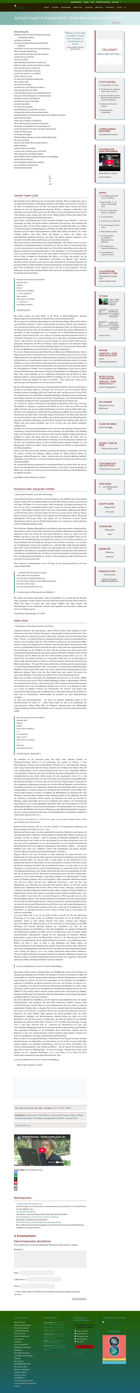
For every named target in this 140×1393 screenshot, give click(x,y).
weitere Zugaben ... (106, 177)
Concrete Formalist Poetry (23, 1380)
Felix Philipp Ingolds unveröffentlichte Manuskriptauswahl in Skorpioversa (107, 239)
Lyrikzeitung (18, 1339)
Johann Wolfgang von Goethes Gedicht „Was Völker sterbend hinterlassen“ (55, 1347)
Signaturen (18, 1350)
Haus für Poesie (19, 1322)
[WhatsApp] (50, 1176)
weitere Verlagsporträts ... (108, 387)
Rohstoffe (99, 7)
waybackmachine (76, 2)
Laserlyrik (88, 7)
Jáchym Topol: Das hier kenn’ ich (30, 1203)
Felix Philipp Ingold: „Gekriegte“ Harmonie (107, 253)
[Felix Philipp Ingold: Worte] (109, 489)
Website (17, 1286)
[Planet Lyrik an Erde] (109, 448)
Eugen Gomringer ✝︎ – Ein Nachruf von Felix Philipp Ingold (109, 204)
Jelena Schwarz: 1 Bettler (108, 173)
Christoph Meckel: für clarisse (109, 85)
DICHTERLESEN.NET (22, 1364)
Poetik (119, 7)
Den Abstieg (80, 1341)
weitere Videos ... (105, 335)
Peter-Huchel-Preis (21, 1366)
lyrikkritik (18, 1342)
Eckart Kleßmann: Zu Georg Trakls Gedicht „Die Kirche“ (38, 1217)
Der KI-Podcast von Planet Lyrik (110, 221)
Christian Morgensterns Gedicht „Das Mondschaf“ (54, 1342)
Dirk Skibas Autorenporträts (44, 1118)
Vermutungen (29, 1108)
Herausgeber (66, 7)
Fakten (17, 1108)
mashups (86, 2)
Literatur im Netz (20, 1372)
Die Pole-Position (82, 1334)
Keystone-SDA (72, 1118)
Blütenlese (110, 7)
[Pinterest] (50, 1182)
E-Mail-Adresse (20, 1279)
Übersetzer (77, 7)
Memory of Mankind (21, 1369)
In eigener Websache (107, 217)
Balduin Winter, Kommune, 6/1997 (29, 1065)
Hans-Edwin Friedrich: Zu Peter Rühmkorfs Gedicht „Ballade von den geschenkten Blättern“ (110, 98)
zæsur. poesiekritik (21, 1344)
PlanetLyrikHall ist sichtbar (109, 231)
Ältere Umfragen (78, 1353)
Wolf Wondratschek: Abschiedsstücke (107, 111)
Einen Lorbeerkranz (82, 1331)
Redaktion (47, 1327)
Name (17, 1273)
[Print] (50, 1189)
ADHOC (46, 7)
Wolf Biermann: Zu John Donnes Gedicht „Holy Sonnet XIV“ (110, 90)
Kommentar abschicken (79, 1299)
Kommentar (19, 1249)
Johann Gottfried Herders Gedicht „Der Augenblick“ (54, 1323)
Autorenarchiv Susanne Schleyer (64, 1115)
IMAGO (60, 1118)
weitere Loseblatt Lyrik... (108, 281)
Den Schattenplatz (82, 1339)
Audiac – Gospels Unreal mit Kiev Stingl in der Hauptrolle (114, 301)
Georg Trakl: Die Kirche (26, 1211)
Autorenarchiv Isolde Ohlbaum (37, 1115)
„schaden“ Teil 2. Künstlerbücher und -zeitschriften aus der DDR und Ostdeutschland (114, 313)
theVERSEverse (19, 1377)
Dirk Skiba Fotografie (22, 1353)
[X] (50, 1179)
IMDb (68, 1108)
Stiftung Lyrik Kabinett (22, 1325)
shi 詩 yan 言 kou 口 (23, 1125)
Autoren (55, 7)
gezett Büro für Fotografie (23, 1355)
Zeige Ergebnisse (85, 1350)
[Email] (50, 1185)
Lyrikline (17, 1358)
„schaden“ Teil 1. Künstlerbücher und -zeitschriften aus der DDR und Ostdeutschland (114, 325)
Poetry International (21, 1328)
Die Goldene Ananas (83, 1336)
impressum (115, 2)
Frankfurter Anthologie (22, 1347)
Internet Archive (20, 1375)
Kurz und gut (19, 1361)
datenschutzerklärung (103, 2)
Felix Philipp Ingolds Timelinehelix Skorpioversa (109, 247)
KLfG (61, 1108)
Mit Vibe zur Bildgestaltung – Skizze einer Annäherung (109, 211)
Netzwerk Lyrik (19, 1333)
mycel (92, 2)
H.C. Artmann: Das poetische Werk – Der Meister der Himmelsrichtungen (53, 1329)
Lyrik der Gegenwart (21, 1336)
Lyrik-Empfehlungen (21, 1330)
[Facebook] (50, 1172)
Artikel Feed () (106, 427)
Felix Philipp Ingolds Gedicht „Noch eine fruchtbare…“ (109, 197)
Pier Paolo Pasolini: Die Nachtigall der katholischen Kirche (39, 1222)
